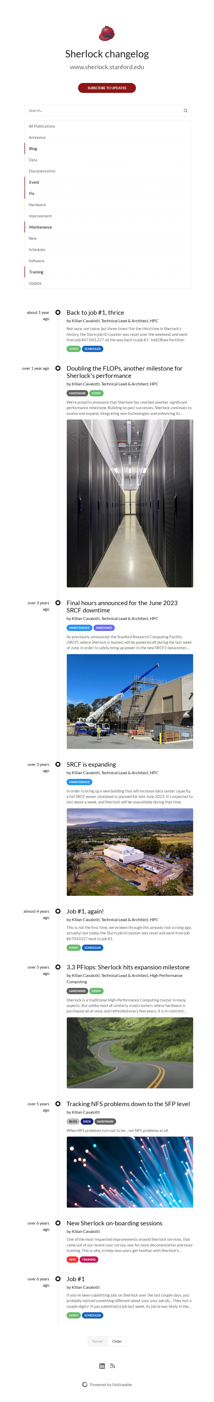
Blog (33, 148)
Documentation (42, 171)
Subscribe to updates (107, 88)
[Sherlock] (107, 34)
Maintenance (40, 227)
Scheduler (37, 249)
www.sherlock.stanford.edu (107, 66)
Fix (31, 193)
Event (34, 182)
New (33, 238)
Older (117, 1341)
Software (36, 260)
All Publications (42, 126)
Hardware (37, 204)
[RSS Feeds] (112, 1365)
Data (33, 159)
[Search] (186, 110)
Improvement (40, 215)
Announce (37, 137)
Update (35, 283)
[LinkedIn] (104, 1365)
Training (36, 272)
